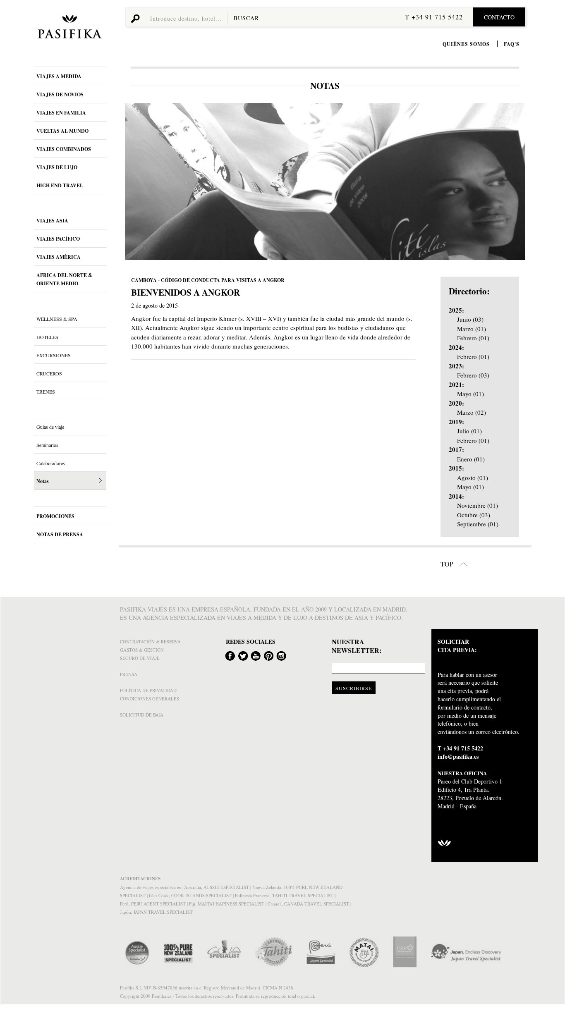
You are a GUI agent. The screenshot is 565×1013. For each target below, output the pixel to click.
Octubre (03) (473, 515)
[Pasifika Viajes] (68, 28)
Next (516, 181)
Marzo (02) (471, 412)
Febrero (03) (473, 375)
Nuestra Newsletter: (356, 646)
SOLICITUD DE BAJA (141, 715)
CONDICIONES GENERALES (149, 698)
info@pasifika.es (458, 756)
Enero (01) (471, 459)
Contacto (499, 17)
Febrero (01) (473, 338)
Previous (134, 181)
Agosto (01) (472, 477)
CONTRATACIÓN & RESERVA (150, 641)
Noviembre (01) (477, 505)
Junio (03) (470, 319)
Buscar (246, 18)
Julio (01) (469, 431)
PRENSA (128, 674)
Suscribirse (353, 688)
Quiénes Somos (466, 44)
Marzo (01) (471, 329)
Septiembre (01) (477, 524)
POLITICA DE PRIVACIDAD (148, 690)
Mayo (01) (470, 393)
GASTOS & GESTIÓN (142, 650)
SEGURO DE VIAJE (140, 658)
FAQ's (512, 44)
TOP (448, 563)
